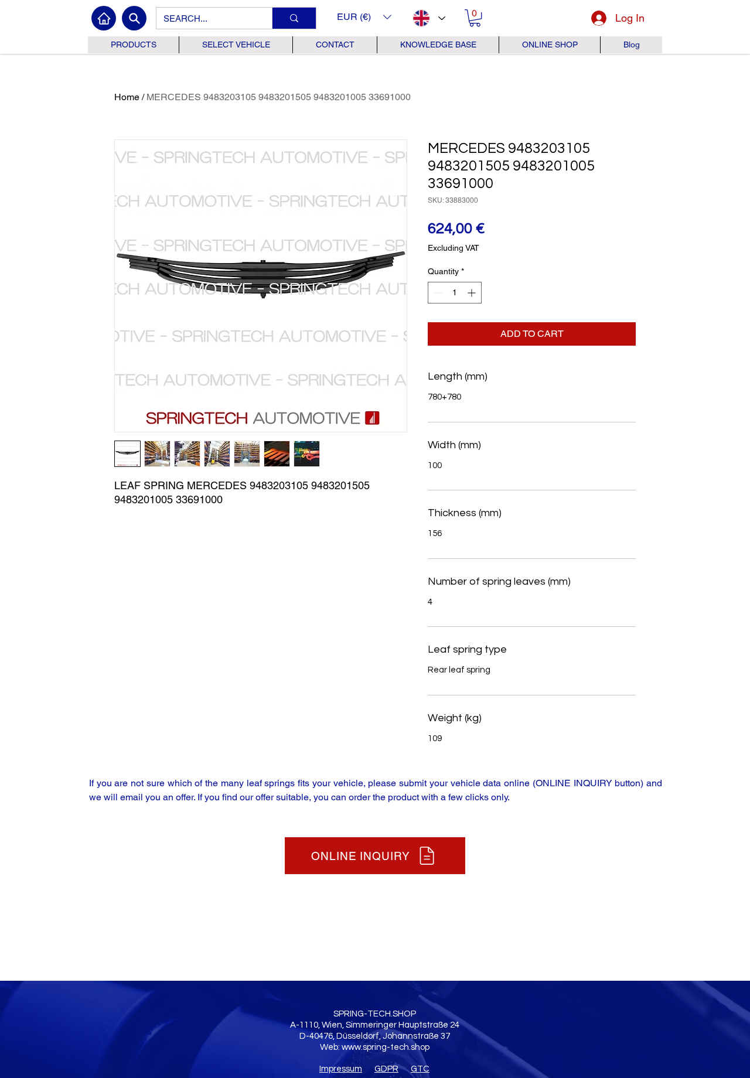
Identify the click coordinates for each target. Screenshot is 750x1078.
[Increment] (472, 292)
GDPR (386, 1069)
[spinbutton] (454, 292)
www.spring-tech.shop (385, 1047)
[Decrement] (436, 292)
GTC (420, 1069)
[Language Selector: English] (428, 18)
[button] (364, 16)
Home (126, 97)
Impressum (340, 1069)
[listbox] (364, 16)
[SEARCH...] (294, 18)
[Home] (103, 18)
